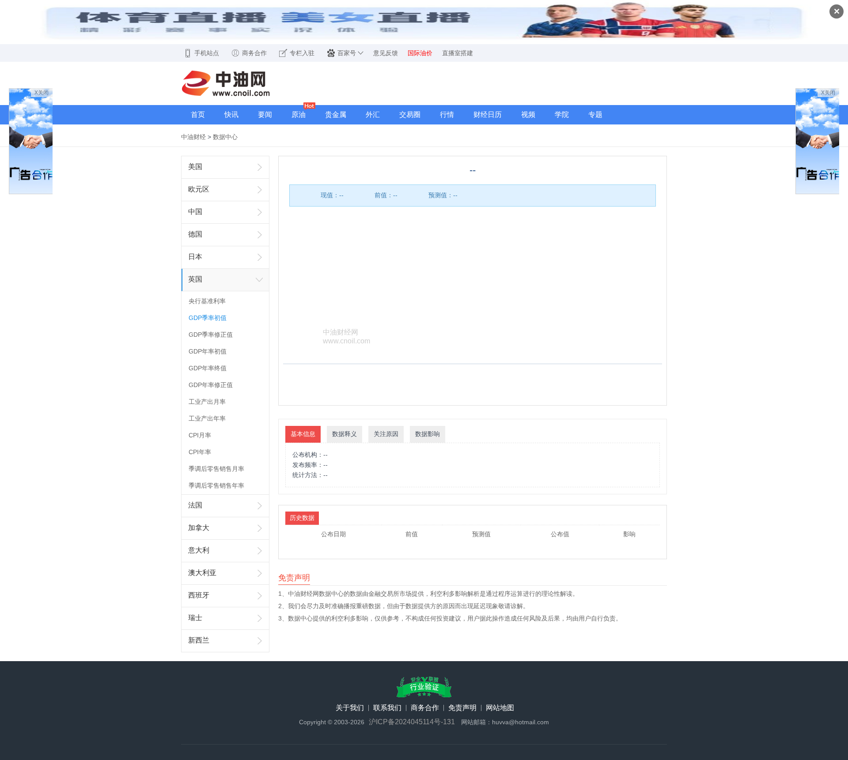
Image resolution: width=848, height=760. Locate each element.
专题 (595, 114)
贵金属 (335, 114)
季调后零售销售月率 (216, 468)
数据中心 (225, 136)
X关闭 (41, 93)
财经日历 (487, 114)
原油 (299, 114)
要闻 (265, 114)
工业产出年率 (207, 418)
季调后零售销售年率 (216, 485)
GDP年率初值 (208, 351)
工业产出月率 (207, 401)
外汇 (373, 114)
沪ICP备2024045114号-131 (412, 722)
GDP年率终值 (208, 368)
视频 (528, 114)
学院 (562, 114)
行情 (447, 114)
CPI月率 (200, 435)
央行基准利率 (207, 301)
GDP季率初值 (208, 317)
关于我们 (350, 708)
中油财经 (193, 136)
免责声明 (462, 708)
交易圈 (409, 114)
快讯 (231, 114)
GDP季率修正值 (211, 334)
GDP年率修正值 (211, 384)
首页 (198, 114)
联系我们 (387, 708)
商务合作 (425, 708)
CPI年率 (200, 451)
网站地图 (500, 708)
